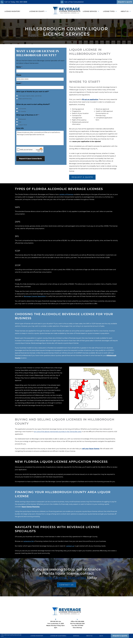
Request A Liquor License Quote (30, 158)
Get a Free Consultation (74, 2)
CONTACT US (66, 585)
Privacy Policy (8, 637)
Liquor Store (23, 125)
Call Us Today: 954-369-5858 (15, 2)
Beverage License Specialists (35, 296)
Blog (101, 635)
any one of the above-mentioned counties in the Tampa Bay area (57, 431)
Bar (20, 122)
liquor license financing (30, 507)
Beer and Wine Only (25, 98)
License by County (37, 11)
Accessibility (3, 637)
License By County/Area (58, 635)
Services (76, 635)
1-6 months (22, 108)
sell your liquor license (90, 448)
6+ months (22, 111)
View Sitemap (77, 627)
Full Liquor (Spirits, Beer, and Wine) (30, 96)
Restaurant (22, 119)
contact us (70, 546)
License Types (109, 11)
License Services (90, 11)
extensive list (29, 541)
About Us (125, 11)
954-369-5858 (79, 621)
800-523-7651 (80, 623)
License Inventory (12, 11)
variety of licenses (66, 194)
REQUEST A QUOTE (125, 2)
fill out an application (90, 99)
